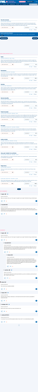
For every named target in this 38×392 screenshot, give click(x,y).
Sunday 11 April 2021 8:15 (4, 196)
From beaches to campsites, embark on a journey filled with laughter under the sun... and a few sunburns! (18, 34)
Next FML (35, 38)
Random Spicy (12, 4)
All (1, 4)
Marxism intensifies (5, 98)
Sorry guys (3, 125)
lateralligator (3, 304)
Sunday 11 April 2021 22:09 (10, 257)
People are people (4, 111)
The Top (17, 4)
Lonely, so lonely (4, 139)
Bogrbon (3, 194)
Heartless (3, 84)
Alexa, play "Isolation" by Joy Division (8, 153)
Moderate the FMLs (29, 1)
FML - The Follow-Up (23, 4)
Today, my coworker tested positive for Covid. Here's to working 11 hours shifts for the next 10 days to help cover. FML (18, 170)
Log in (37, 1)
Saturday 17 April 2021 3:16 (7, 272)
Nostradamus (3, 70)
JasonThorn (7, 270)
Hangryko (3, 292)
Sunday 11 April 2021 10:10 (7, 245)
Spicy (8, 4)
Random (4, 4)
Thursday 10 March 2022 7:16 (5, 317)
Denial (2, 56)
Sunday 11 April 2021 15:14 (4, 306)
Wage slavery (3, 165)
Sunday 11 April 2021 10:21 (4, 284)
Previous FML (4, 38)
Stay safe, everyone (5, 19)
